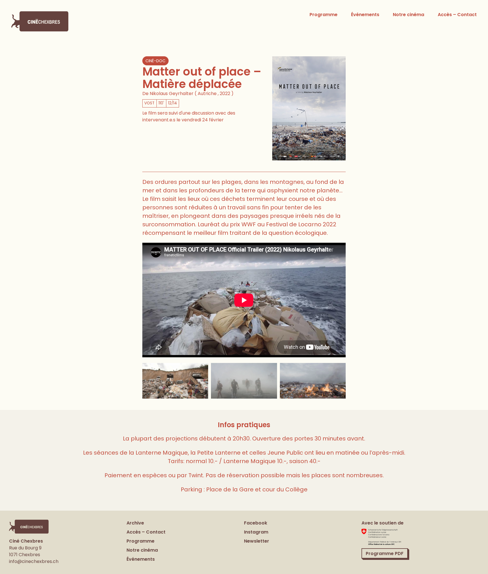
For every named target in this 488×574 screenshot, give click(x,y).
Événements (365, 14)
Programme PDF (385, 553)
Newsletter (256, 541)
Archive (135, 523)
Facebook (255, 523)
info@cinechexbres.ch (33, 561)
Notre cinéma (408, 14)
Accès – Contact (457, 14)
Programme (323, 14)
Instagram (256, 532)
